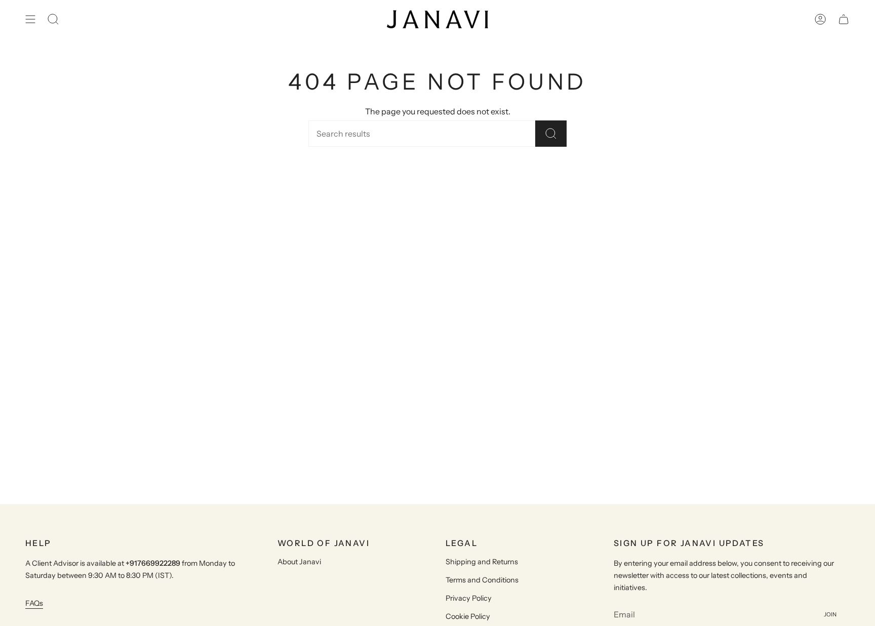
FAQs (34, 603)
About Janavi (299, 561)
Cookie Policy (468, 616)
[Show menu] (30, 19)
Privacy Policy (469, 598)
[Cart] (843, 19)
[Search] (551, 133)
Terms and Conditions (482, 580)
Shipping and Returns (482, 561)
